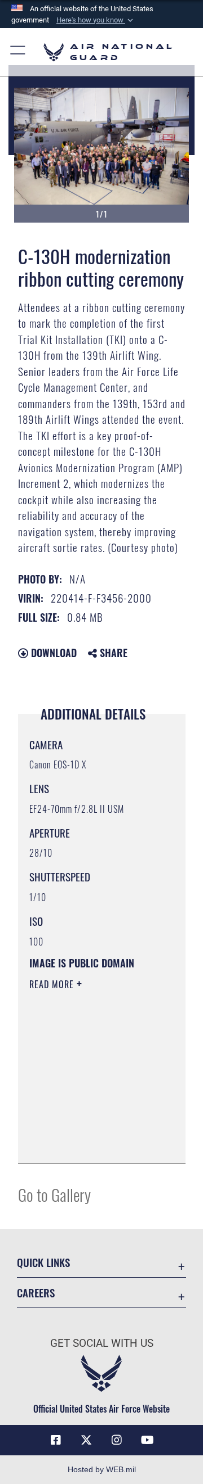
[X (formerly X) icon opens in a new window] (86, 1440)
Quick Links (43, 1262)
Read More (53, 984)
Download (52, 652)
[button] (95, 20)
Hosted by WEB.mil (102, 1469)
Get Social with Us (101, 1343)
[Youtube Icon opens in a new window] (147, 1440)
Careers (36, 1292)
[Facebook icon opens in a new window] (55, 1440)
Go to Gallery (54, 1194)
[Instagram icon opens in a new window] (116, 1440)
